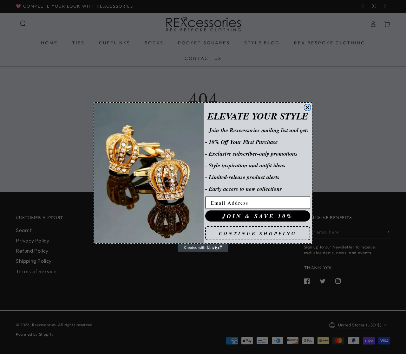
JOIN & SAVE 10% (257, 216)
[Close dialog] (307, 107)
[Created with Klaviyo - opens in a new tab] (203, 248)
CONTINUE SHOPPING (258, 233)
